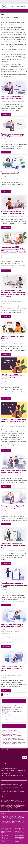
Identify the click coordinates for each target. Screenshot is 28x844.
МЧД (15, 816)
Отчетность (15, 739)
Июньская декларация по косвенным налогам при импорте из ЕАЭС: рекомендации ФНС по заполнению (14, 293)
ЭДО (16, 744)
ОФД (11, 818)
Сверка (23, 822)
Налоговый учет (5, 739)
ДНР (24, 821)
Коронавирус (12, 736)
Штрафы (12, 744)
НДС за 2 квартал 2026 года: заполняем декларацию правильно (11, 377)
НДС (3, 738)
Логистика (13, 815)
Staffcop (4, 820)
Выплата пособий (21, 731)
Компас (11, 816)
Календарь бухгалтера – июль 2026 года (12, 337)
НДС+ (10, 817)
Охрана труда (21, 739)
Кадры (15, 735)
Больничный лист (13, 730)
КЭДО (24, 815)
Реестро (18, 820)
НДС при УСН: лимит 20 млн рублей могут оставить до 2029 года (13, 546)
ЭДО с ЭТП (23, 820)
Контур (13, 823)
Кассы (18, 818)
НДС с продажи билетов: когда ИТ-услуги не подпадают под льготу (12, 668)
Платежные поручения (9, 740)
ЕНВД (11, 801)
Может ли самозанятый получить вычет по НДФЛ (12, 709)
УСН (20, 743)
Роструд (23, 742)
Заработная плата (13, 734)
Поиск (25, 757)
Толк (21, 815)
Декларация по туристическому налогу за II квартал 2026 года (13, 420)
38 (13, 694)
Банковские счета (6, 730)
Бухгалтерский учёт (6, 731)
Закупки (7, 816)
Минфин (23, 736)
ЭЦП (3, 818)
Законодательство (21, 801)
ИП (18, 734)
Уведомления (5, 744)
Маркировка (23, 818)
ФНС (9, 744)
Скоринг (4, 817)
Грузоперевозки (5, 801)
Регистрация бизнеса (17, 821)
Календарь (19, 735)
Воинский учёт (14, 731)
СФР (3, 743)
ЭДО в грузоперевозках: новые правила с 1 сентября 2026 (14, 705)
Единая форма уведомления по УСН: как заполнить (12, 707)
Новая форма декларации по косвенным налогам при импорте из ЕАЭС (14, 585)
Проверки (15, 742)
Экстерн (4, 815)
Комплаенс (19, 816)
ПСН (3, 740)
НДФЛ (6, 738)
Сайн (3, 816)
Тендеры (7, 818)
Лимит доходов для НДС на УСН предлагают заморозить (13, 507)
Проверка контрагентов (7, 742)
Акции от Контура (6, 766)
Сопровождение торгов (18, 817)
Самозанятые (7, 743)
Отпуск (10, 739)
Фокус (18, 815)
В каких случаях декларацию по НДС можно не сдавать (13, 173)
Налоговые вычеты (15, 738)
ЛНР (3, 822)
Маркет (14, 818)
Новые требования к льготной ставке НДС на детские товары (12, 212)
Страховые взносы (14, 743)
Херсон (6, 822)
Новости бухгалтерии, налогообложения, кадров (14, 141)
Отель (13, 820)
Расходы (19, 742)
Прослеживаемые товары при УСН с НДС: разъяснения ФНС (12, 135)
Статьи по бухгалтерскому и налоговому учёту (13, 343)
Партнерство (5, 821)
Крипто (10, 820)
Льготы (16, 736)
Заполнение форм (6, 734)
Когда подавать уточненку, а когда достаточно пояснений (12, 626)
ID (6, 820)
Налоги (9, 738)
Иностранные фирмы (6, 735)
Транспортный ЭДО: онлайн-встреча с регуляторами (13, 714)
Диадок (8, 815)
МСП (20, 736)
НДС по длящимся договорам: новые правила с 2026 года (12, 97)
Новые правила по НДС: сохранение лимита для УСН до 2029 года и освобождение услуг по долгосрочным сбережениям (13, 250)
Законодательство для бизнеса (16, 101)
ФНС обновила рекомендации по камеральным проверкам (13, 471)
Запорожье (11, 822)
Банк (10, 821)
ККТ (12, 735)
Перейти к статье (6, 114)
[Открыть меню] (1, 2)
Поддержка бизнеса (18, 740)
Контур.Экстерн (5, 736)
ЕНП (15, 801)
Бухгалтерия (18, 822)
